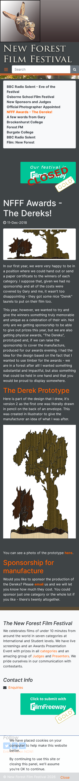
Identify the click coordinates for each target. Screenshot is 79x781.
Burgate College (20, 132)
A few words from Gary (26, 117)
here (68, 553)
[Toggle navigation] (6, 69)
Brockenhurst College (25, 122)
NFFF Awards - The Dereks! (29, 112)
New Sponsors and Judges (29, 102)
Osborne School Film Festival (30, 97)
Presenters (60, 656)
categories (48, 651)
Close (65, 777)
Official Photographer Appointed (33, 107)
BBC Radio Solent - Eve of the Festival (31, 89)
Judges (38, 656)
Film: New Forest (20, 142)
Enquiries (15, 687)
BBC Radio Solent (21, 137)
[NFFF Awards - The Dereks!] (39, 244)
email (39, 584)
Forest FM (15, 127)
